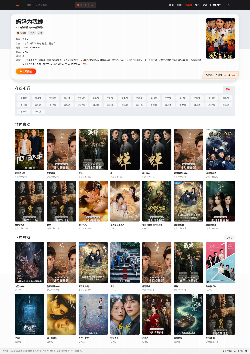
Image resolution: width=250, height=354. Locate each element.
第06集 (96, 98)
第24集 (139, 104)
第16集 (24, 104)
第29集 (211, 104)
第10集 (154, 98)
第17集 (38, 104)
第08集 (125, 98)
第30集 (226, 104)
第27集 (183, 104)
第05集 (81, 98)
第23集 (125, 104)
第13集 (197, 98)
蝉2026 (146, 173)
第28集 (197, 104)
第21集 (96, 104)
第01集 (24, 98)
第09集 (139, 98)
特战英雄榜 (211, 173)
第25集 (153, 104)
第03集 (52, 98)
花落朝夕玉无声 (117, 225)
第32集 (38, 111)
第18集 (52, 104)
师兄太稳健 (179, 225)
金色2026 (19, 225)
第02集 (38, 98)
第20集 (81, 104)
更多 (229, 238)
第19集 (67, 104)
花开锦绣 (51, 173)
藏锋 (81, 173)
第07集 (110, 98)
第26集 (168, 104)
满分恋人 (83, 225)
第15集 (226, 98)
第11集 (168, 98)
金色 (49, 225)
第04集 (67, 98)
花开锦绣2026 (181, 173)
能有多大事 (20, 173)
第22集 (110, 104)
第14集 (211, 98)
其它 (24, 56)
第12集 (183, 98)
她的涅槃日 (211, 225)
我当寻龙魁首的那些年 (152, 225)
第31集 (24, 111)
